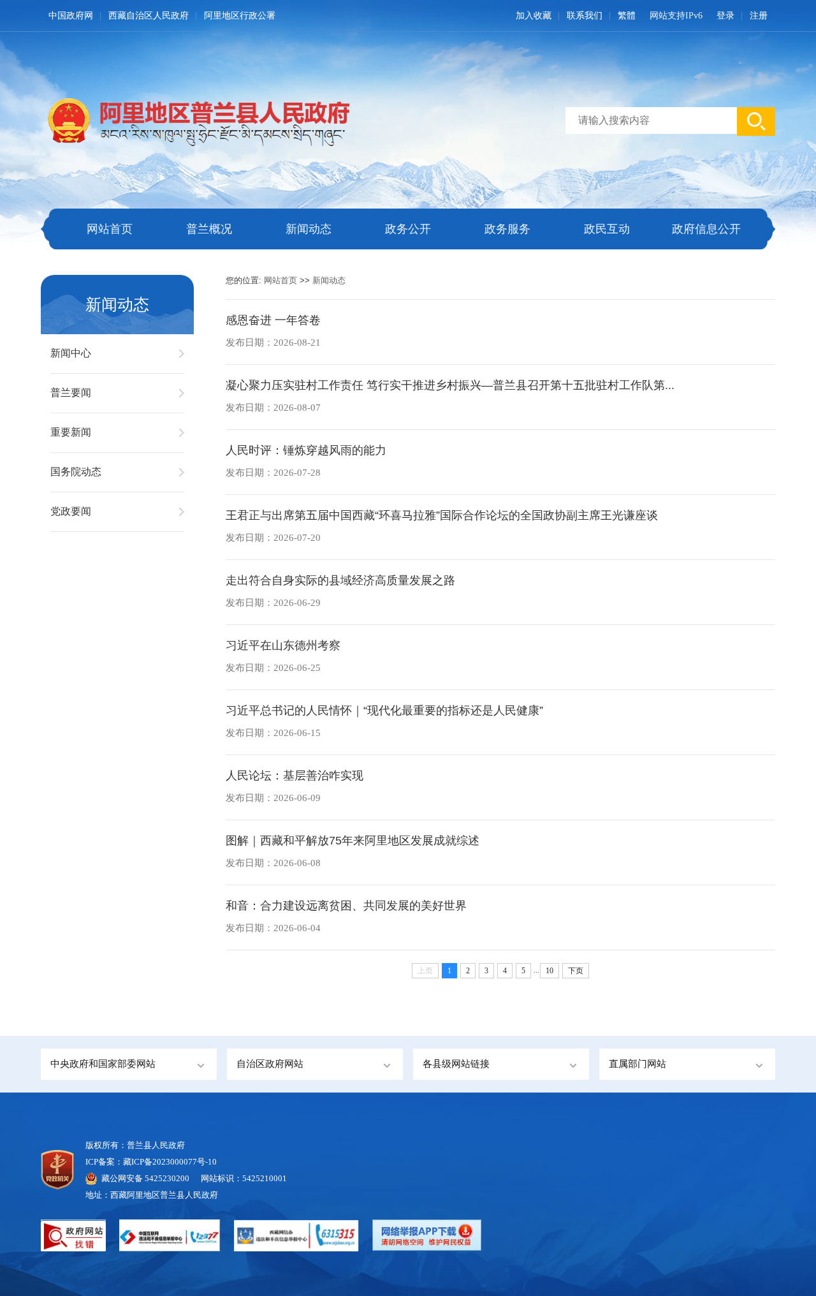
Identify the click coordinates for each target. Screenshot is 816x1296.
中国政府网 (70, 15)
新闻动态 (309, 229)
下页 (575, 970)
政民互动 (607, 229)
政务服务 (507, 229)
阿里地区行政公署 (239, 15)
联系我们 (584, 15)
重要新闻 (70, 432)
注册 (759, 15)
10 (549, 970)
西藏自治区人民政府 (148, 15)
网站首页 (110, 229)
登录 (725, 15)
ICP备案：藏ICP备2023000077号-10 (151, 1162)
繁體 (627, 15)
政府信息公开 (706, 229)
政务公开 (408, 229)
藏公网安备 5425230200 (151, 1178)
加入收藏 (533, 15)
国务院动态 (75, 471)
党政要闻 (70, 511)
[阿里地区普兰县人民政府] (195, 119)
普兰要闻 (70, 392)
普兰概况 (209, 229)
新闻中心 (70, 353)
